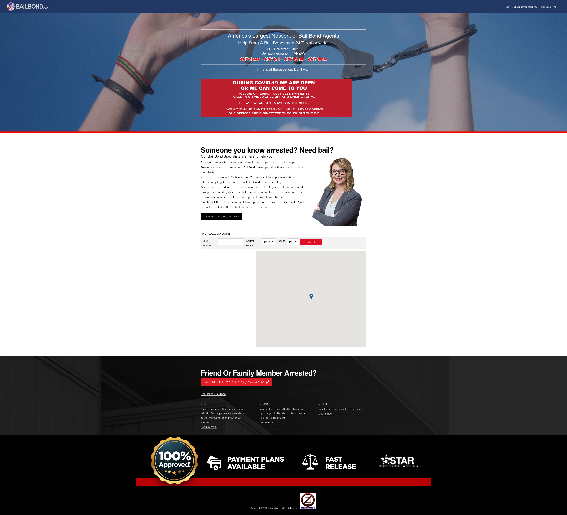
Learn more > (209, 427)
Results (280, 240)
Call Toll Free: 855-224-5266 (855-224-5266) (220, 216)
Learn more (266, 422)
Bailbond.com (30, 7)
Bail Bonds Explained (213, 393)
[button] (559, 5)
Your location (207, 243)
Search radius (250, 243)
